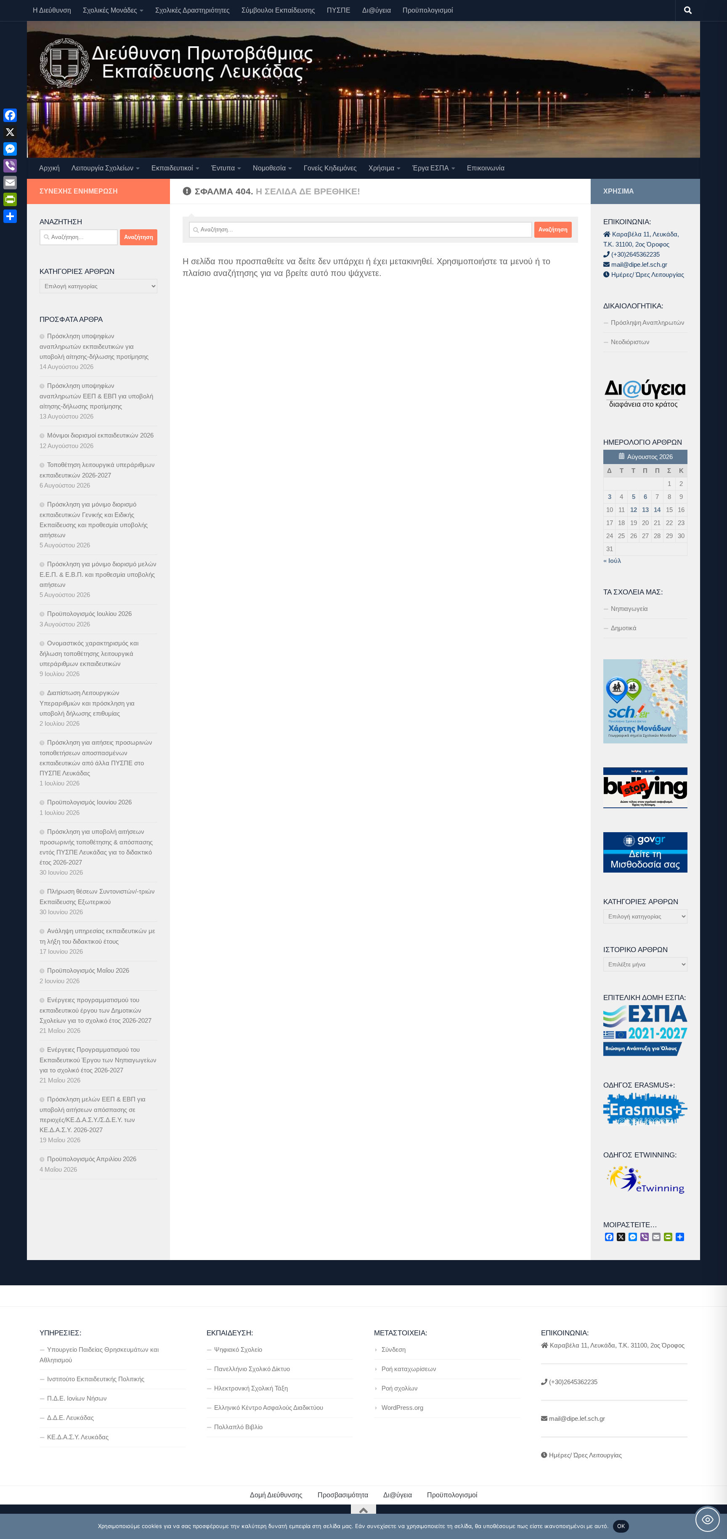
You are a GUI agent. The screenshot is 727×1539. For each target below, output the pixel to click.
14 (657, 509)
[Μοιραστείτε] (10, 216)
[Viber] (10, 165)
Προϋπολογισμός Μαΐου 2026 (88, 970)
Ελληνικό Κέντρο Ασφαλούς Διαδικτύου (268, 1407)
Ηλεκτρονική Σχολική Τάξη (251, 1388)
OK (621, 1526)
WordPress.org (402, 1407)
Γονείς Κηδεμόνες (330, 168)
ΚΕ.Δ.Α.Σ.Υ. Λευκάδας (78, 1437)
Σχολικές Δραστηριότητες (192, 10)
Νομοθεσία (269, 168)
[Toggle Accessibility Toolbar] (708, 1520)
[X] (10, 132)
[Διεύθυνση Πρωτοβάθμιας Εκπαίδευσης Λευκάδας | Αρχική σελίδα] (176, 63)
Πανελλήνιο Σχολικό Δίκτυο (252, 1368)
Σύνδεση (394, 1349)
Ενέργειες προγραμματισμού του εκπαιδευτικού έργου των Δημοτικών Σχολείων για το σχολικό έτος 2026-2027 (95, 1010)
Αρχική (49, 168)
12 (633, 509)
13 (645, 509)
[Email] (10, 182)
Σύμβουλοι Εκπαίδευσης (278, 10)
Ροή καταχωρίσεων (409, 1368)
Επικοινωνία (485, 168)
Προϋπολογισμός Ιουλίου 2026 (89, 613)
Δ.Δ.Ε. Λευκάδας (70, 1417)
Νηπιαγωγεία (629, 608)
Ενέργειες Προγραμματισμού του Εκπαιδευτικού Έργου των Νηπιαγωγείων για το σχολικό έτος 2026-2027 (98, 1060)
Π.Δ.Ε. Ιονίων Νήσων (77, 1398)
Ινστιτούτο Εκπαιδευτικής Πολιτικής (95, 1378)
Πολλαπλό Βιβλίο (238, 1426)
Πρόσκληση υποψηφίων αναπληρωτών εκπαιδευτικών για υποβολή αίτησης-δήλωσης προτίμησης (94, 346)
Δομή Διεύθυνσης (276, 1495)
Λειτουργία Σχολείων (102, 168)
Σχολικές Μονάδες (110, 10)
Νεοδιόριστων (630, 341)
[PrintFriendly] (10, 199)
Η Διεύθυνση (52, 10)
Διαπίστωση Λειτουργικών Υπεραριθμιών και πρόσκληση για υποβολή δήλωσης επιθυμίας (87, 703)
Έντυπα (223, 168)
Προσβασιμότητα (343, 1495)
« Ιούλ (612, 560)
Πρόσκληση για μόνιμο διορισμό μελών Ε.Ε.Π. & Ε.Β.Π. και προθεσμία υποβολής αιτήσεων (98, 574)
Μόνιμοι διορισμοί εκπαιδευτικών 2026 (100, 435)
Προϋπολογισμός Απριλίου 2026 (91, 1158)
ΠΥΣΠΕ (338, 10)
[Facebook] (10, 115)
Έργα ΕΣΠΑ (430, 168)
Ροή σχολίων (400, 1388)
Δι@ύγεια (376, 10)
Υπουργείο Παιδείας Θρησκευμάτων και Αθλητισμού (99, 1355)
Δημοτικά (624, 628)
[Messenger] (10, 149)
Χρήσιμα (381, 168)
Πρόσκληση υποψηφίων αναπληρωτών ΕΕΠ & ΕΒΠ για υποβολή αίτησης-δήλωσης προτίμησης (96, 396)
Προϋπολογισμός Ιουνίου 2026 (89, 802)
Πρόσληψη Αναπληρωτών (648, 322)
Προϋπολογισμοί (428, 10)
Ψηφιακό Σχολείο (238, 1349)
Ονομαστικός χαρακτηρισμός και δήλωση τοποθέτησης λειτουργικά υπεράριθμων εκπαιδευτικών (89, 653)
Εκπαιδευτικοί (172, 168)
